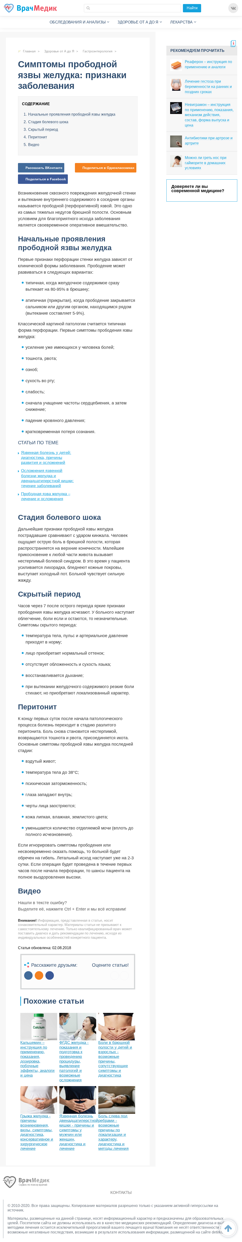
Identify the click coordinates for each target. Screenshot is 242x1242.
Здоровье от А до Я (137, 22)
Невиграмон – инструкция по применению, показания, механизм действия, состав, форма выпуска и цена (209, 115)
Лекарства (181, 22)
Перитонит (37, 137)
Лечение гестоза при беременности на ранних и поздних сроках (208, 86)
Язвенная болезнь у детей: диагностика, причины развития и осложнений (46, 457)
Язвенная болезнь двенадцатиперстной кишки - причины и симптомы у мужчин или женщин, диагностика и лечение (78, 1132)
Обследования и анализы (78, 22)
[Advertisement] (114, 473)
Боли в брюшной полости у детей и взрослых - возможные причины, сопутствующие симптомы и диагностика (115, 1059)
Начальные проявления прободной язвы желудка (71, 114)
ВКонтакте (233, 8)
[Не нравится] (124, 975)
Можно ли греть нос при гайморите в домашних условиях (205, 163)
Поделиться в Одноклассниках (108, 168)
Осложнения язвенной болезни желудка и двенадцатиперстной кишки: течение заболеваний (47, 478)
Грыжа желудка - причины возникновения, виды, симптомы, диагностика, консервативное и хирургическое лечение (36, 1132)
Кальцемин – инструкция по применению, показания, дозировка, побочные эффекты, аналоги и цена (37, 1059)
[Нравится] (114, 975)
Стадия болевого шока (48, 122)
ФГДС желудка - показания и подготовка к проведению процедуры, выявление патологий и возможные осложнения (74, 1061)
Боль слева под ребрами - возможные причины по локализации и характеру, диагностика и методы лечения (113, 1132)
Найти (192, 8)
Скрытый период (43, 129)
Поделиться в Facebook (46, 179)
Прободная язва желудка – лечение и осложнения (45, 496)
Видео (33, 145)
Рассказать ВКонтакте (44, 168)
